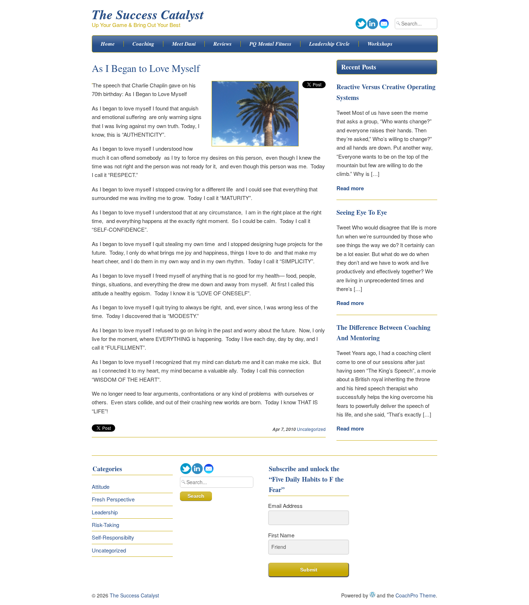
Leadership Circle (329, 44)
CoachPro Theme (415, 595)
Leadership (105, 512)
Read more (350, 188)
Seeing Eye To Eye (361, 212)
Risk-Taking (105, 524)
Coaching (143, 44)
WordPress (372, 594)
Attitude (100, 486)
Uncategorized (311, 429)
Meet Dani (184, 44)
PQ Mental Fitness (270, 44)
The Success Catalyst (148, 14)
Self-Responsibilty (113, 537)
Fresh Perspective (113, 499)
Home (108, 44)
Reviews (222, 44)
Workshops (380, 44)
